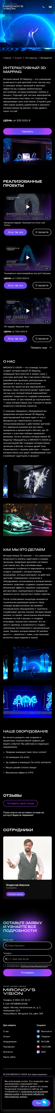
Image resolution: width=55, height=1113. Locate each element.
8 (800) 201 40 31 (21, 1000)
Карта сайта (9, 1057)
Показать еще (39, 347)
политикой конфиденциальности (34, 966)
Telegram (45, 1036)
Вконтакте (46, 1031)
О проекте (41, 232)
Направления (9, 1041)
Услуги (18, 58)
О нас (6, 1031)
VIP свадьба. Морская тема (16, 326)
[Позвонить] (43, 7)
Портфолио (9, 1046)
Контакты (8, 1052)
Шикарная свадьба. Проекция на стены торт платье (24, 223)
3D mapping (31, 58)
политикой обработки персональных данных (24, 1095)
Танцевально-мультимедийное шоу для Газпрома (27, 273)
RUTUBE (45, 1041)
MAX (43, 1052)
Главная (7, 58)
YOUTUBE (46, 1046)
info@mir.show (19, 1003)
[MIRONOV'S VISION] (13, 7)
